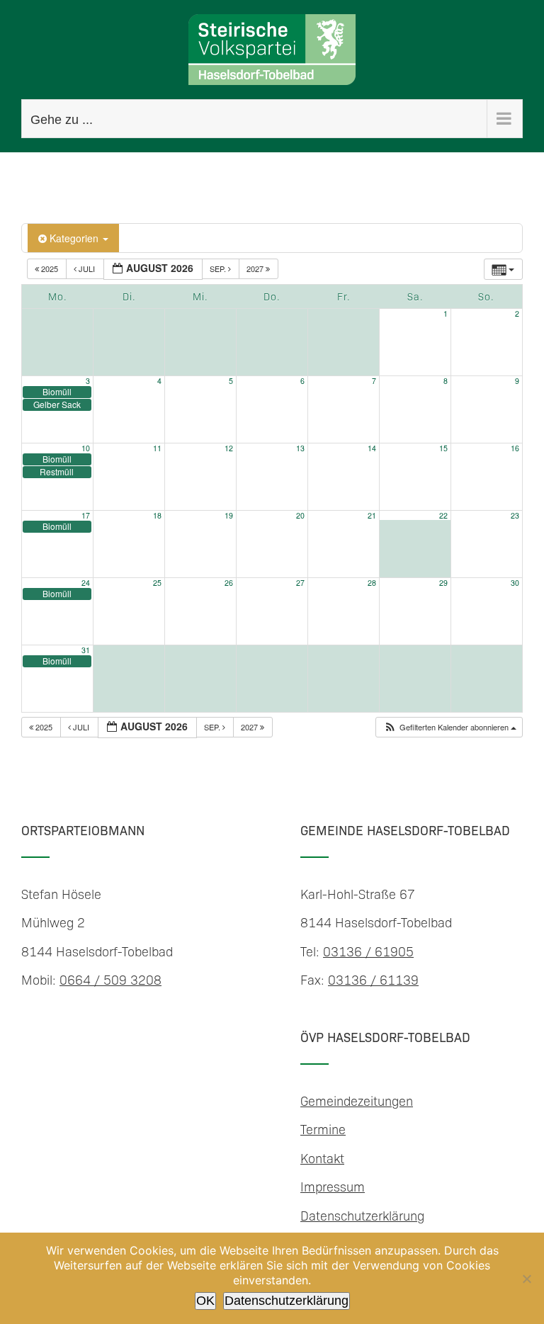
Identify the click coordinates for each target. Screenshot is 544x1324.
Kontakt (322, 1158)
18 (157, 515)
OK (205, 1301)
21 (372, 515)
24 (85, 582)
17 (85, 515)
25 (157, 582)
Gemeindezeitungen (356, 1100)
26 (229, 582)
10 (85, 448)
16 (515, 448)
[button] (449, 727)
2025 (49, 268)
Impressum (332, 1186)
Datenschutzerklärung (362, 1215)
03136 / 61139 (373, 979)
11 (157, 448)
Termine (323, 1129)
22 (443, 515)
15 (443, 448)
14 (372, 448)
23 (515, 515)
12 (229, 448)
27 (300, 582)
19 (229, 515)
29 (443, 582)
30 (515, 582)
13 (300, 448)
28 (372, 582)
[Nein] (526, 1279)
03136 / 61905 (368, 951)
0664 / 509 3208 (111, 979)
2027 (256, 268)
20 (300, 515)
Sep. (219, 268)
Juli (86, 268)
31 (85, 650)
